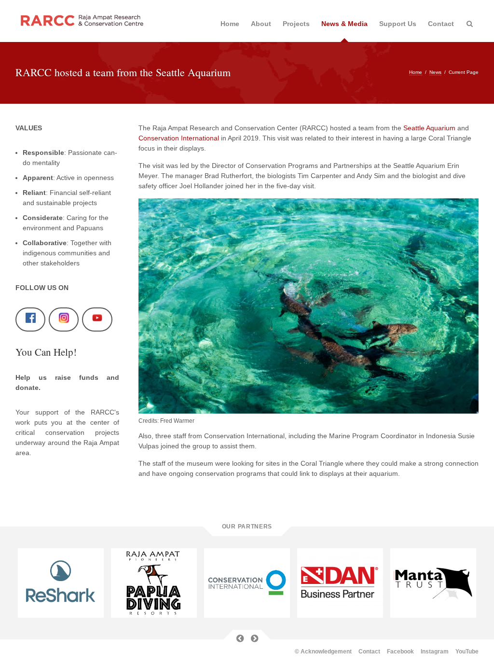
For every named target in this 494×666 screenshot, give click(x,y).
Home (229, 24)
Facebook (400, 651)
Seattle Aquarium (430, 128)
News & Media (344, 24)
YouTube (467, 651)
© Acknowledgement (323, 651)
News (435, 72)
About (261, 24)
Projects (296, 24)
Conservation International (178, 138)
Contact (441, 24)
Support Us (397, 24)
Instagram (435, 651)
